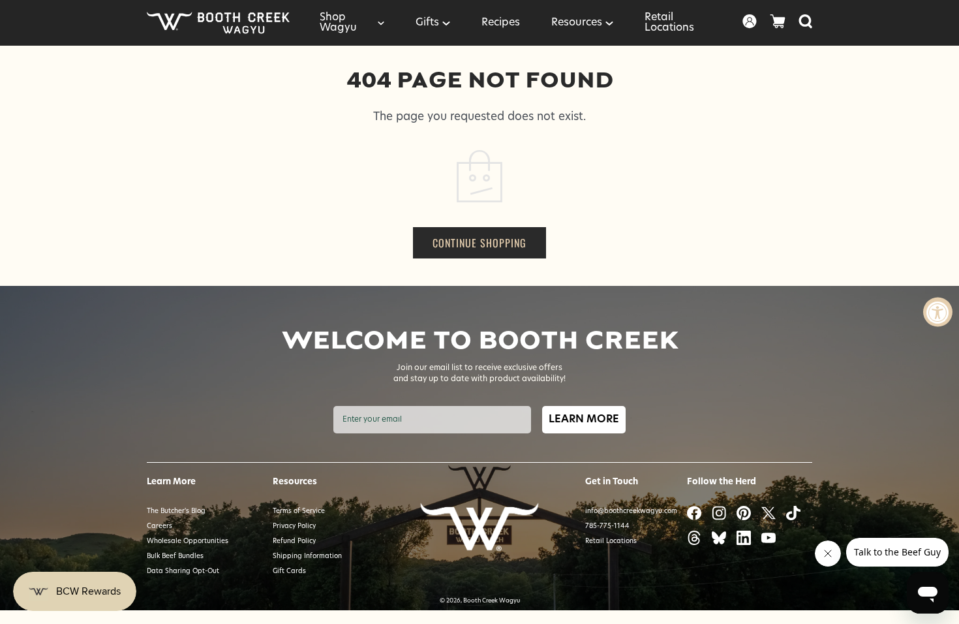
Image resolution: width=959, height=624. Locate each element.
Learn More (584, 419)
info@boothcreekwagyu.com (631, 511)
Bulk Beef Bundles (175, 556)
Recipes (500, 23)
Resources (576, 23)
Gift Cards (289, 571)
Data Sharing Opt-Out (183, 571)
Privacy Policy (294, 526)
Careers (159, 526)
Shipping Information (307, 556)
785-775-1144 (607, 526)
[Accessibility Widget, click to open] (937, 312)
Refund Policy (294, 541)
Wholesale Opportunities (187, 541)
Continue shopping (479, 243)
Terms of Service (299, 511)
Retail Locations (669, 22)
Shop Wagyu (338, 22)
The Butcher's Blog (176, 511)
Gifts (427, 23)
